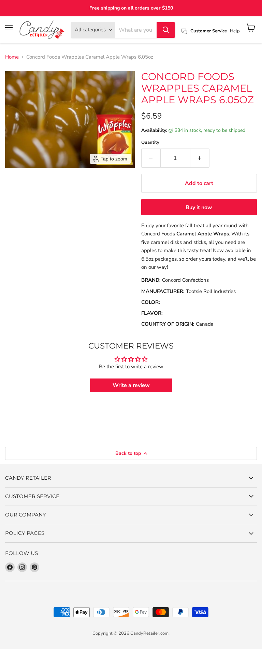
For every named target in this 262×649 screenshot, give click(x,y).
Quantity (150, 142)
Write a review (131, 385)
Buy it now (199, 207)
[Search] (166, 30)
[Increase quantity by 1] (199, 158)
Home (12, 57)
